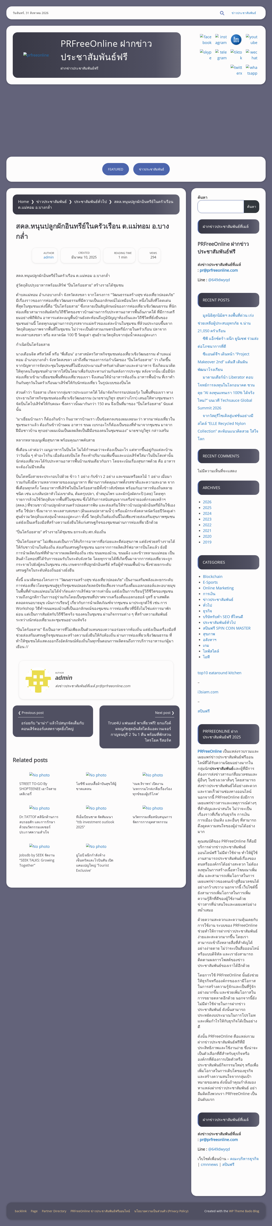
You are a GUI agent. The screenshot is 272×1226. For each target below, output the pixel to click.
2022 (207, 524)
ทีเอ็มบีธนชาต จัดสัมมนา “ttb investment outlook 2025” (95, 821)
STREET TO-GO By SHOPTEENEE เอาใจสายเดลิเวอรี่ (37, 788)
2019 (207, 542)
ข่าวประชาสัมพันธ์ (244, 13)
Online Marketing (218, 587)
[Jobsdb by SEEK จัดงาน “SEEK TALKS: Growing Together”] (39, 846)
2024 (207, 513)
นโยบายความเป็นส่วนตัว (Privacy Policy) (161, 1211)
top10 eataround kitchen (219, 672)
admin (49, 257)
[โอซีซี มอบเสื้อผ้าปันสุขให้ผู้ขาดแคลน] (96, 775)
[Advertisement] (136, 120)
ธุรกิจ (207, 610)
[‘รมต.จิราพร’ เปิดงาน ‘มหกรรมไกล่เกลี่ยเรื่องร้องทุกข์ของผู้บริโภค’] (152, 775)
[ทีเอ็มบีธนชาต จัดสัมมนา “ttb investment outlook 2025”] (96, 808)
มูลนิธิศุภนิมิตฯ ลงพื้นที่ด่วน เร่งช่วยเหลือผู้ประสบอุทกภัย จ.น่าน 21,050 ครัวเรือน (226, 323)
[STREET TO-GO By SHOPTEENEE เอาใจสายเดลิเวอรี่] (39, 775)
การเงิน (209, 593)
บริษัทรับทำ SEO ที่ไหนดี (223, 616)
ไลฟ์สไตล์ (211, 651)
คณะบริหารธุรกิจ (244, 1158)
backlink (21, 1211)
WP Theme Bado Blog (244, 1211)
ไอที (206, 656)
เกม (206, 645)
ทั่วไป (207, 605)
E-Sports (210, 582)
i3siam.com (208, 691)
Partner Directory (54, 1211)
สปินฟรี (204, 711)
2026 (207, 501)
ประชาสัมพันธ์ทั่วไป (90, 201)
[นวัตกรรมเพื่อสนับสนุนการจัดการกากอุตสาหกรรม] (152, 808)
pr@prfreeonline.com (219, 270)
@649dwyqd (219, 279)
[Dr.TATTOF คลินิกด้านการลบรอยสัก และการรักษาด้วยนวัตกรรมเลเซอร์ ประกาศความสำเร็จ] (39, 808)
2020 (207, 536)
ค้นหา (202, 197)
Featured (115, 169)
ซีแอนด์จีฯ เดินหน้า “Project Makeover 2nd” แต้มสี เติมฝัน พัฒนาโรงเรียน (223, 361)
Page (34, 1211)
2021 (207, 530)
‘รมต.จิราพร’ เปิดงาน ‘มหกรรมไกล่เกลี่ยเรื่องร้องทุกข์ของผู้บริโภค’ (152, 788)
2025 (207, 507)
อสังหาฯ (209, 639)
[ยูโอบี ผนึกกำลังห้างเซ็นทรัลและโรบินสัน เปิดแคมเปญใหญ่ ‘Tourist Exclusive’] (96, 846)
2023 (207, 519)
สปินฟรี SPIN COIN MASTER (227, 628)
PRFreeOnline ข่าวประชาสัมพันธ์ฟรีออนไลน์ (100, 1211)
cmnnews (209, 1164)
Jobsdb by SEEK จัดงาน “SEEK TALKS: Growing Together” (37, 860)
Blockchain (212, 576)
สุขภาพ (209, 633)
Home (23, 201)
